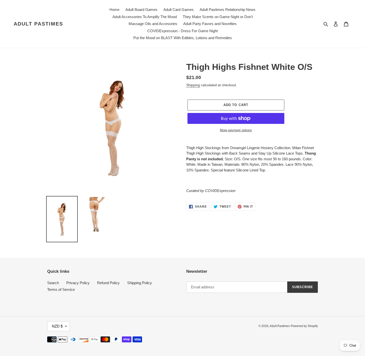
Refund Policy (108, 283)
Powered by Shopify (304, 326)
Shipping (193, 85)
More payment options (236, 130)
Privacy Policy (78, 283)
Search (53, 283)
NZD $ (57, 326)
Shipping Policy (139, 283)
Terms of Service (61, 289)
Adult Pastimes (38, 24)
